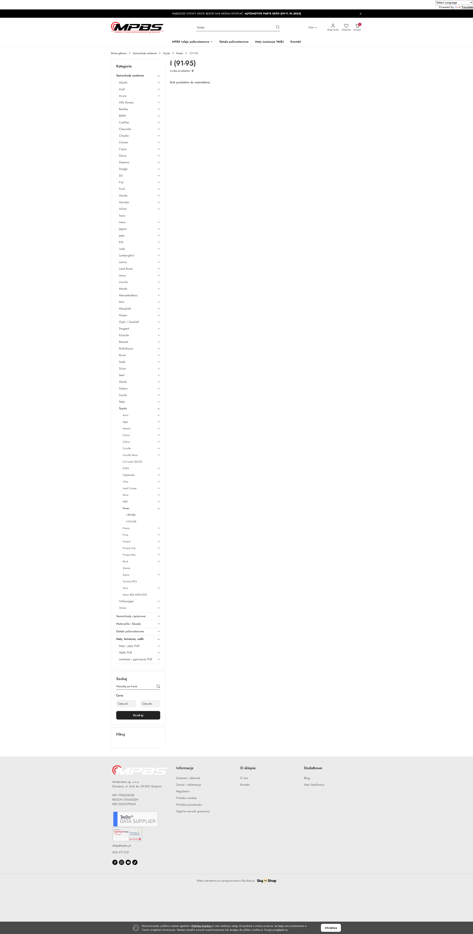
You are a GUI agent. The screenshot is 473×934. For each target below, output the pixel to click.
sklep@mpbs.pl (121, 845)
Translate (467, 7)
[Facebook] (115, 862)
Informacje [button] (184, 768)
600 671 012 (120, 852)
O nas (244, 778)
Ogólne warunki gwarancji (193, 811)
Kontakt (244, 785)
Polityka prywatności (189, 804)
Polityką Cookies (201, 926)
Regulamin (182, 791)
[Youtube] (128, 862)
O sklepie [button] (248, 768)
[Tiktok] (134, 862)
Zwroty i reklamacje (188, 785)
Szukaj (138, 715)
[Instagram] (121, 862)
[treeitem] (138, 75)
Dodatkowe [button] (313, 768)
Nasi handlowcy (314, 785)
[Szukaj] (158, 687)
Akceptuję (331, 928)
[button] (192, 42)
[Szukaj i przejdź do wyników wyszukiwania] (277, 27)
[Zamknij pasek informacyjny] (360, 13)
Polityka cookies (186, 798)
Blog (307, 778)
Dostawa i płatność (188, 778)
